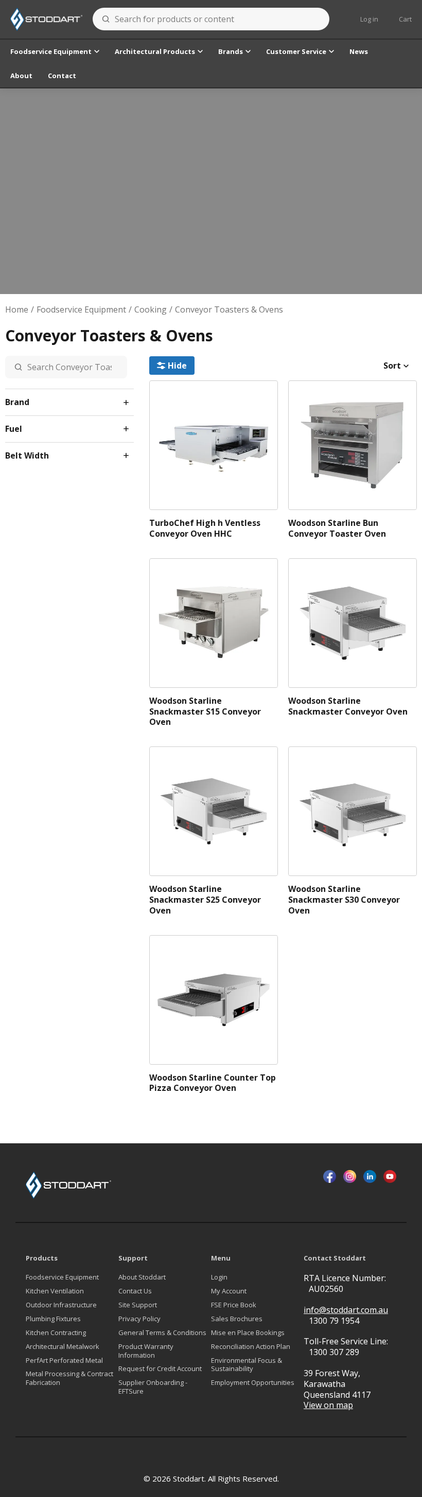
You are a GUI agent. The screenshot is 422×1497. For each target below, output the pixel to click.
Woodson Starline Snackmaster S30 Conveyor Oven (344, 900)
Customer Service (296, 51)
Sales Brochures (236, 1319)
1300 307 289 (334, 1352)
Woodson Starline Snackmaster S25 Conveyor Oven (205, 900)
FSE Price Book (233, 1305)
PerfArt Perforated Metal (64, 1360)
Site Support (137, 1305)
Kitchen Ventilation (55, 1291)
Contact (62, 75)
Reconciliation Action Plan (250, 1346)
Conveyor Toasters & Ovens (229, 309)
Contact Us (135, 1291)
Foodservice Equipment (51, 51)
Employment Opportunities (252, 1382)
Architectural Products (155, 51)
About (21, 75)
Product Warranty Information (145, 1351)
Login (219, 1277)
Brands (230, 51)
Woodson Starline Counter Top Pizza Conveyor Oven (212, 1083)
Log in (369, 19)
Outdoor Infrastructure (61, 1305)
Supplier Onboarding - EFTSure (152, 1387)
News (358, 51)
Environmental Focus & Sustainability (246, 1365)
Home (16, 309)
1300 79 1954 (334, 1320)
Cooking (150, 309)
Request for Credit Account (160, 1368)
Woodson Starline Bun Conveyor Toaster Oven (337, 528)
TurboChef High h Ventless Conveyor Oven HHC (204, 528)
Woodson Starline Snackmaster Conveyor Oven (348, 706)
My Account (229, 1291)
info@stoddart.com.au (346, 1310)
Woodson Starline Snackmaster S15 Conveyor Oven (205, 711)
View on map (328, 1405)
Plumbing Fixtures (53, 1319)
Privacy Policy (139, 1319)
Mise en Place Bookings (248, 1332)
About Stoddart (142, 1277)
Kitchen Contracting (56, 1332)
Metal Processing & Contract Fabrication (69, 1378)
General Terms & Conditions (162, 1332)
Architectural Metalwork (62, 1346)
